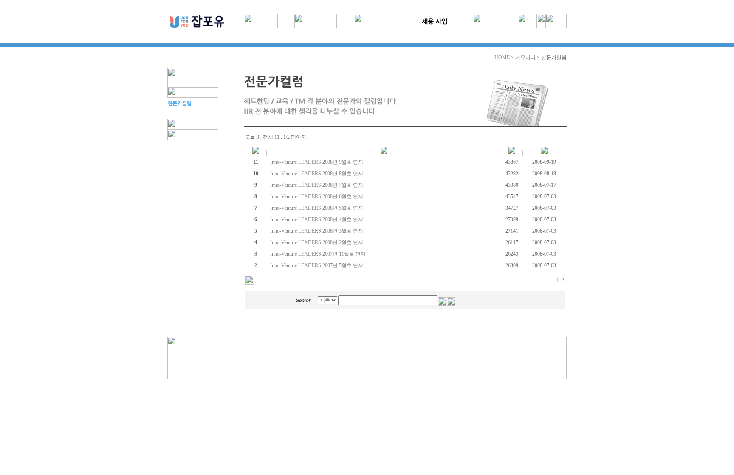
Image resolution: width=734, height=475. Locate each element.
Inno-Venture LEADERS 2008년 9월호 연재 (316, 162)
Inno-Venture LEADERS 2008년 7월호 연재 (316, 185)
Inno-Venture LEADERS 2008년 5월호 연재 (316, 208)
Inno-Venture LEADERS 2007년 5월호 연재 (316, 265)
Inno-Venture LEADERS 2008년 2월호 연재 (316, 242)
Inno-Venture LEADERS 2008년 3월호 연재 (316, 231)
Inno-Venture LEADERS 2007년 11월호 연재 (318, 254)
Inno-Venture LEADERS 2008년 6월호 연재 (316, 196)
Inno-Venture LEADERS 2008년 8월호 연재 (316, 173)
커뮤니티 (525, 57)
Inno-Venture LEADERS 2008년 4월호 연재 (316, 219)
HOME (502, 57)
